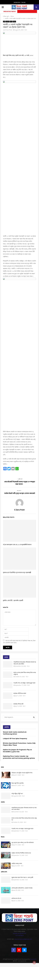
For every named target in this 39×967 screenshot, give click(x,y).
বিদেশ (11, 21)
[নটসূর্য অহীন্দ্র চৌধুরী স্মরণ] (5, 796)
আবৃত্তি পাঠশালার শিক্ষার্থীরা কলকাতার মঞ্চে (21, 853)
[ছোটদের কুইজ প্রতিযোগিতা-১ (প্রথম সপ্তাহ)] (5, 890)
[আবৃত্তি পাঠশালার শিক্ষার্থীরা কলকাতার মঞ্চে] (5, 855)
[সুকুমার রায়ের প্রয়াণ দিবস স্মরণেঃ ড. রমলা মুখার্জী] (5, 879)
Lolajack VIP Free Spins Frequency (15, 738)
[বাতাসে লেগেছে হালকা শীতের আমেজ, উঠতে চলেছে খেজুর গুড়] (7, 675)
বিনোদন (14, 21)
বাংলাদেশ (7, 21)
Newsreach (33, 959)
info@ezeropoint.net (19, 933)
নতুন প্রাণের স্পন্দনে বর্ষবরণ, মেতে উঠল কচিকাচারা (23, 842)
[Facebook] (13, 950)
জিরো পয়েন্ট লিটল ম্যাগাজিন (18, 783)
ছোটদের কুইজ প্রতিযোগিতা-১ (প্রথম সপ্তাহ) (22, 888)
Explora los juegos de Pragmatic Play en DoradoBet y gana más (17, 751)
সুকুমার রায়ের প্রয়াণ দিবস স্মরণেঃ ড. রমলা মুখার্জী (22, 877)
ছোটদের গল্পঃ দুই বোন (16, 898)
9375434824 (20, 935)
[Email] (24, 950)
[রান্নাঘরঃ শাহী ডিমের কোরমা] (7, 695)
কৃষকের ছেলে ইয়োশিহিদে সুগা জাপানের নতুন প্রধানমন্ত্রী (17, 572)
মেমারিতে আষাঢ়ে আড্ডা (17, 863)
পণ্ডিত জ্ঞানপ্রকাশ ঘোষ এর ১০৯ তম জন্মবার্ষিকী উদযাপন (17, 545)
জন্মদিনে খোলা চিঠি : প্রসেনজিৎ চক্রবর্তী (13, 600)
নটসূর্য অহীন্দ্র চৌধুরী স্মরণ (17, 793)
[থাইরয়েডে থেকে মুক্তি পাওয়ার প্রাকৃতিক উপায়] (5, 775)
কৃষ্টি (4, 21)
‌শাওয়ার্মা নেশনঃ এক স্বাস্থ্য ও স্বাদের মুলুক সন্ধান (24, 683)
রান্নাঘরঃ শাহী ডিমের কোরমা (20, 693)
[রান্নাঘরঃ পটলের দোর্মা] (7, 706)
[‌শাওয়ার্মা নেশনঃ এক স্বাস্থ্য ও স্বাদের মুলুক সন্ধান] (7, 685)
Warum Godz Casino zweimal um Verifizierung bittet (14, 733)
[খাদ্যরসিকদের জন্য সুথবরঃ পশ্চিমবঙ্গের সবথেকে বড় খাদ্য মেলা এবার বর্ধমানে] (7, 664)
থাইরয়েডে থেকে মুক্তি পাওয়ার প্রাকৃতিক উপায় (22, 772)
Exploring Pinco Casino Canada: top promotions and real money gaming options (19, 757)
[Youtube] (19, 950)
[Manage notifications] (34, 962)
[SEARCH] (34, 717)
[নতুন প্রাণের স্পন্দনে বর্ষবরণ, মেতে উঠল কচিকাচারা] (5, 845)
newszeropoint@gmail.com (23, 939)
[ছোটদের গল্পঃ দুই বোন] (5, 900)
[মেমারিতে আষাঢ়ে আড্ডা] (5, 866)
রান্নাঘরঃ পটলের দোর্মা (18, 704)
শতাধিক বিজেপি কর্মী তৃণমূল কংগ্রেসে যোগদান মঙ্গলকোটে (19, 493)
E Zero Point (8, 30)
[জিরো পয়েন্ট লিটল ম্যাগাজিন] (5, 785)
